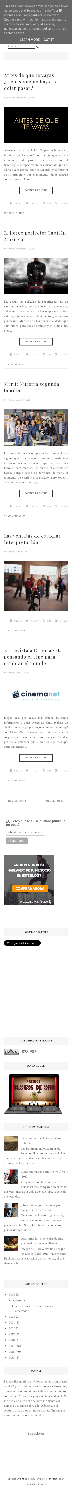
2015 (12, 1358)
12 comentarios (14, 213)
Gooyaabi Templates (36, 1483)
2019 (12, 1334)
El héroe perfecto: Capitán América (35, 236)
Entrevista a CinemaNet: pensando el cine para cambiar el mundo (33, 656)
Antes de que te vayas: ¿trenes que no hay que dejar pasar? (31, 81)
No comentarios (14, 364)
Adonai (10, 97)
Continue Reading (36, 190)
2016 (12, 1352)
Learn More (30, 40)
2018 (12, 1340)
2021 (12, 1322)
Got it (49, 40)
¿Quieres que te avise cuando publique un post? (35, 822)
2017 (12, 1346)
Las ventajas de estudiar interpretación (32, 539)
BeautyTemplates (37, 1478)
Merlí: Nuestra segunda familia (31, 387)
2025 (12, 1317)
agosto (17, 1300)
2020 (12, 1328)
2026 (12, 1295)
